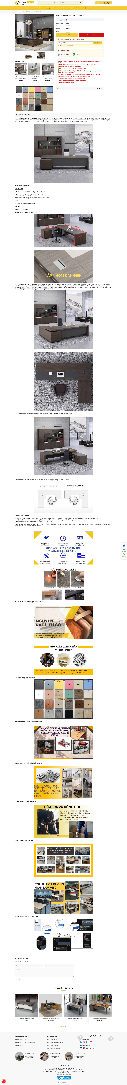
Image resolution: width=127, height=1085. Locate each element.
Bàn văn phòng (32, 11)
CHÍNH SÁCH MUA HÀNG (53, 1045)
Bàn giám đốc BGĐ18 (100, 1018)
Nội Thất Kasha (96, 1036)
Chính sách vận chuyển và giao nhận (25, 1042)
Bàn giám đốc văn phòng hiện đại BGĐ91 (20, 77)
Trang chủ (38, 8)
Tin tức (90, 8)
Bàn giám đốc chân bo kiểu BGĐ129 (34, 77)
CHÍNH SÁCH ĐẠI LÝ (19, 1045)
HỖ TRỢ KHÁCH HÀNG (52, 1036)
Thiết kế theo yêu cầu (74, 8)
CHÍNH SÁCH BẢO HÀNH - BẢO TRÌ (55, 1042)
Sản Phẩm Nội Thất (48, 8)
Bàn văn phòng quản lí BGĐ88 (51, 1018)
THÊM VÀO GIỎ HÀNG (91, 35)
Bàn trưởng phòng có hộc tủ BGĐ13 (26, 1018)
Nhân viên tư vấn (65, 54)
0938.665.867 (70, 45)
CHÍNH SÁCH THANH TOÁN (53, 1048)
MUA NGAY (67, 35)
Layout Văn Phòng (61, 8)
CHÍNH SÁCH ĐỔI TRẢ (52, 1039)
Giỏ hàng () (98, 2)
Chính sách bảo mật (20, 1039)
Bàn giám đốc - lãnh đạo (40, 11)
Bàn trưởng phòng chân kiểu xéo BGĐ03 (75, 1018)
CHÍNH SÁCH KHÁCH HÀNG (21, 1036)
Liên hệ (84, 8)
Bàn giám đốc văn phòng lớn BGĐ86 (47, 77)
